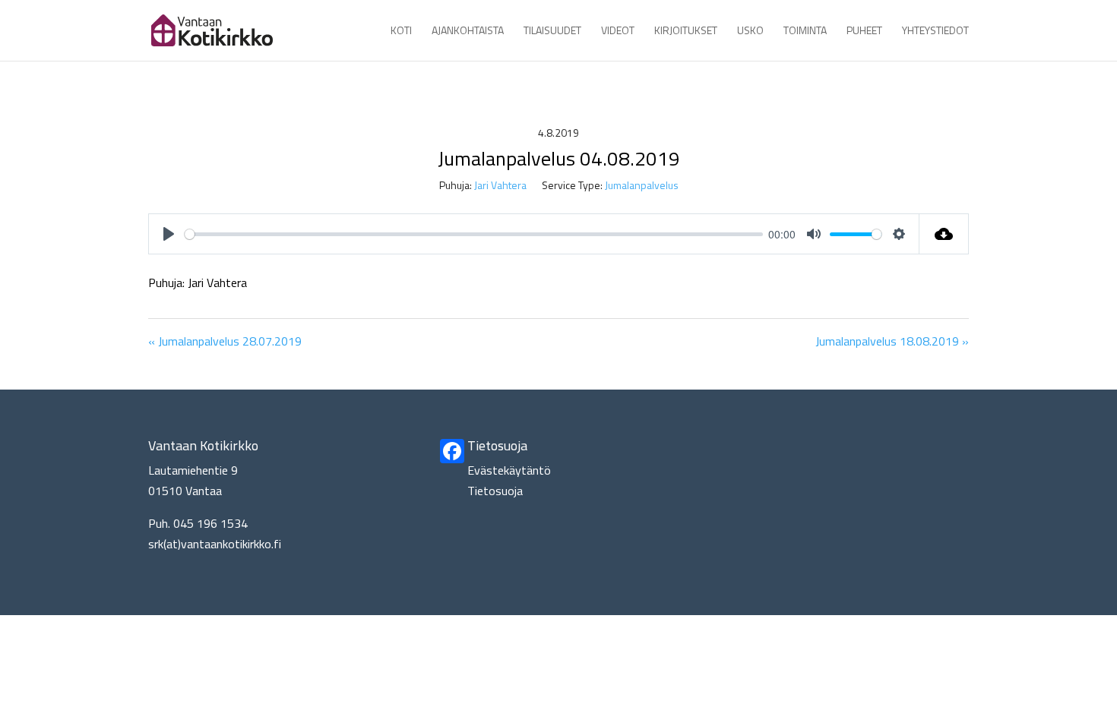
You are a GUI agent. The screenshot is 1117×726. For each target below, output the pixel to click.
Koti (401, 31)
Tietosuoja (495, 490)
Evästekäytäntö (509, 470)
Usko (750, 31)
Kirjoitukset (685, 31)
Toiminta (805, 31)
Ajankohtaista (468, 31)
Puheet (864, 31)
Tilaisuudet (552, 31)
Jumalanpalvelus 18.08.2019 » (892, 341)
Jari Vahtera (500, 185)
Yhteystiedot (935, 31)
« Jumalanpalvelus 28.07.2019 (225, 341)
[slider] (474, 234)
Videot (617, 31)
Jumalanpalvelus (642, 185)
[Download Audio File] (944, 233)
